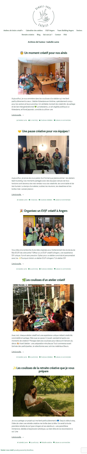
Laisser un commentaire (63, 120)
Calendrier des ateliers (34, 30)
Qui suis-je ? (47, 35)
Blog (38, 35)
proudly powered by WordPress (23, 450)
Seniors (79, 30)
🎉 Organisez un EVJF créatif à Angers (43, 211)
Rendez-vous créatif (7, 450)
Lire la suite (20, 115)
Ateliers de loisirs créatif (13, 30)
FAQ (65, 35)
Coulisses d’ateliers (47, 120)
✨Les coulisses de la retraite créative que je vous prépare (43, 369)
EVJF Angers (50, 30)
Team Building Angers (65, 30)
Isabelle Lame (22, 120)
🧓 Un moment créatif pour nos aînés (43, 53)
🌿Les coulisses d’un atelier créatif (43, 280)
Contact (58, 35)
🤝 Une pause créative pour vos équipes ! (43, 131)
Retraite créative (28, 35)
